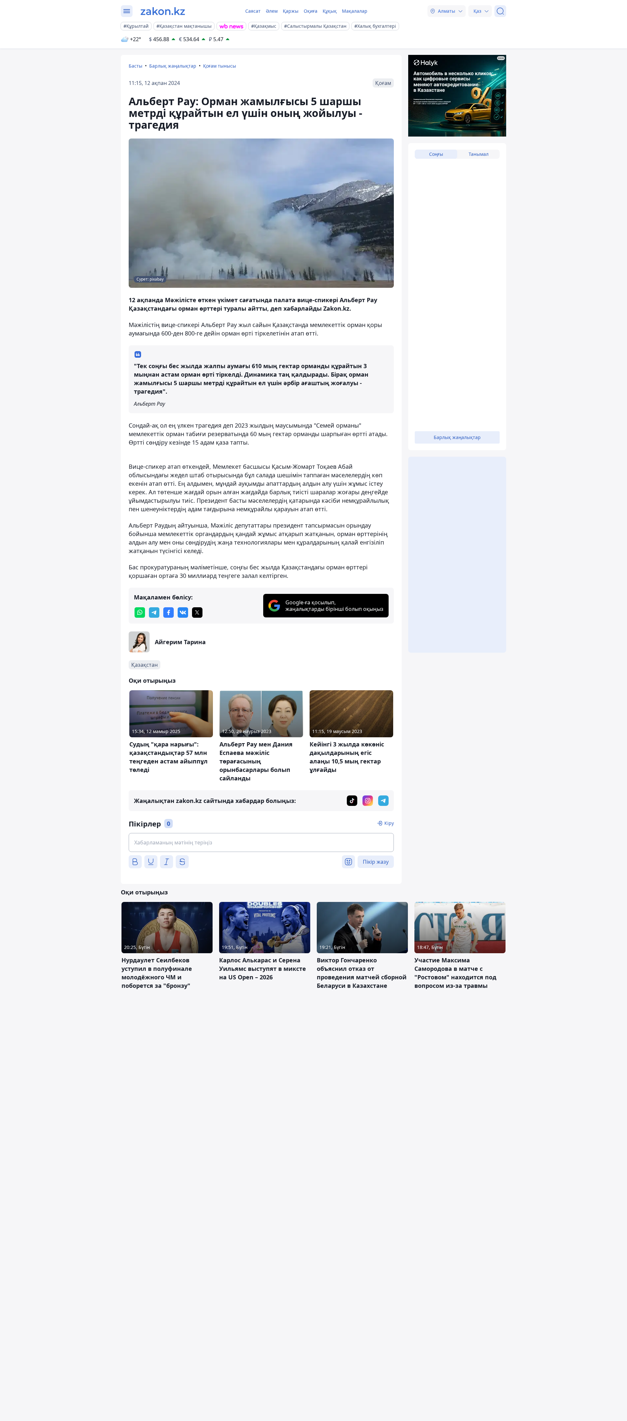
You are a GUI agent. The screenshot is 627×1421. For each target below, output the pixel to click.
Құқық (330, 11)
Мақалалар (354, 11)
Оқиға (310, 11)
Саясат (253, 11)
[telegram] (154, 612)
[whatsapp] (140, 612)
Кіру (389, 823)
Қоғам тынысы (219, 66)
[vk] (183, 612)
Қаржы (290, 11)
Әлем (272, 11)
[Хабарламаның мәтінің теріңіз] (261, 842)
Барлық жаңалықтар (172, 66)
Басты (135, 66)
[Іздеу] (500, 11)
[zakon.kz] (162, 11)
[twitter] (197, 612)
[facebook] (168, 612)
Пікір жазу (376, 861)
